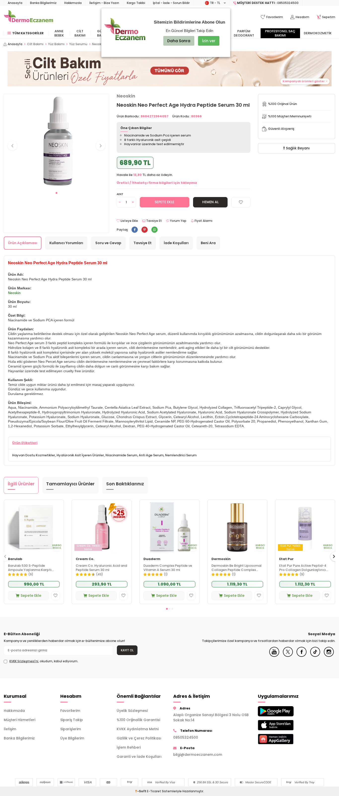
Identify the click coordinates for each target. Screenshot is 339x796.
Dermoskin (221, 559)
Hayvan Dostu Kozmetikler (33, 455)
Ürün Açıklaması (22, 242)
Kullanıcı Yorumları (66, 242)
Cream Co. (85, 559)
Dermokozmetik (318, 33)
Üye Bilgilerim (72, 738)
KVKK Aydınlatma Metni (138, 729)
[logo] (28, 17)
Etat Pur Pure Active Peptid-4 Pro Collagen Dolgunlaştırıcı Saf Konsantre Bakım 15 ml (302, 568)
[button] (56, 193)
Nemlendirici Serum (181, 455)
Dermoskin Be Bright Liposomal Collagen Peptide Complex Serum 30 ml (236, 568)
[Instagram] (329, 655)
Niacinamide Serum (121, 455)
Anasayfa (15, 3)
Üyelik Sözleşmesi (132, 710)
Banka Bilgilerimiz (43, 3)
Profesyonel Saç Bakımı (280, 33)
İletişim (10, 729)
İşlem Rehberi (129, 747)
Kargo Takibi (136, 3)
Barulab (15, 559)
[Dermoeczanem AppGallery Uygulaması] (282, 739)
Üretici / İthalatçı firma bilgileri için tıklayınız (157, 182)
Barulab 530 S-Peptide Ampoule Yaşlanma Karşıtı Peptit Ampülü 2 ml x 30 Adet (31, 568)
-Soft (141, 791)
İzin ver (208, 40)
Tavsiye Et (153, 221)
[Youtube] (274, 655)
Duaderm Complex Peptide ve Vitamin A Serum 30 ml (167, 568)
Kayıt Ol (127, 650)
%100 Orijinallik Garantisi (138, 719)
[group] (56, 141)
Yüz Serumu (78, 44)
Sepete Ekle (164, 201)
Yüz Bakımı (56, 44)
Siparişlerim (70, 729)
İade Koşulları (176, 242)
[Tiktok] (315, 655)
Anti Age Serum (151, 455)
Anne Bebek (59, 33)
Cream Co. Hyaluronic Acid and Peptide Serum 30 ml (101, 568)
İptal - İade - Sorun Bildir (171, 3)
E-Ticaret (154, 791)
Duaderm (151, 559)
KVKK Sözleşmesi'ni (23, 661)
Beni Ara (208, 242)
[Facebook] (301, 655)
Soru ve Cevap (108, 242)
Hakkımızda (73, 3)
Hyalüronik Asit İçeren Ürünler (80, 455)
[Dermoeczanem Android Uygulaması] (282, 711)
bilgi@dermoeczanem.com (197, 754)
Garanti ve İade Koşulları (139, 756)
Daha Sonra (178, 40)
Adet (120, 194)
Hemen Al (210, 201)
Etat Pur (286, 559)
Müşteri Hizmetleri (19, 719)
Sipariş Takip (71, 719)
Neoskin (126, 96)
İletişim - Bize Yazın (104, 3)
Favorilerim (70, 710)
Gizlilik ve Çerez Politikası (139, 738)
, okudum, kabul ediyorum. (43, 661)
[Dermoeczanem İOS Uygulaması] (282, 725)
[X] (288, 655)
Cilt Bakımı (80, 33)
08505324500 (185, 737)
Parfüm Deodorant (244, 33)
